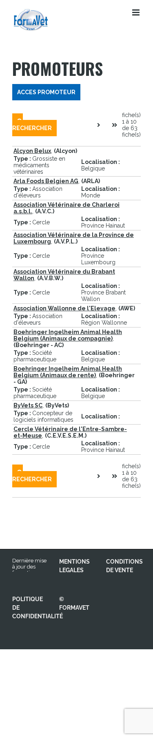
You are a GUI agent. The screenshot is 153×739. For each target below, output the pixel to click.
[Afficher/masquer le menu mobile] (136, 12)
